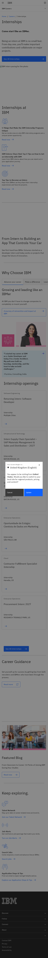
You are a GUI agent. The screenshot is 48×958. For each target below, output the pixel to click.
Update (28, 492)
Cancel (9, 492)
